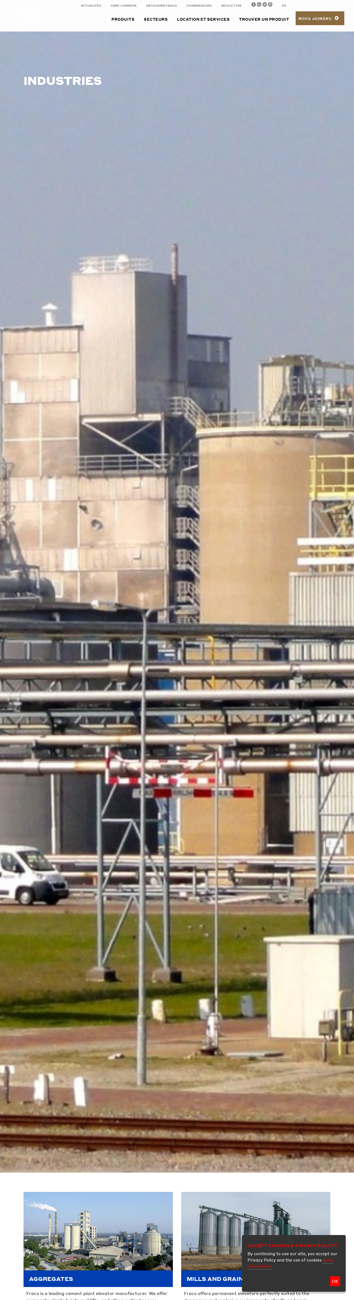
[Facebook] (253, 5)
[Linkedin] (259, 5)
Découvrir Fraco (161, 5)
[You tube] (264, 5)
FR (284, 5)
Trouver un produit (264, 19)
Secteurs (156, 19)
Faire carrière (124, 5)
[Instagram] (270, 5)
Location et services (203, 19)
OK (335, 1281)
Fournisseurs (199, 5)
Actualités (91, 5)
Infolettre (231, 5)
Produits (122, 19)
